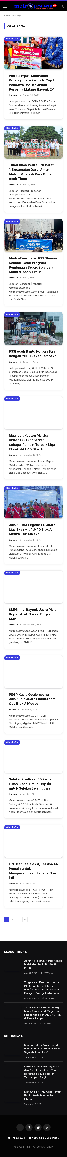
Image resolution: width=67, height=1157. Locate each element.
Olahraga (12, 39)
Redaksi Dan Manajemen (44, 1138)
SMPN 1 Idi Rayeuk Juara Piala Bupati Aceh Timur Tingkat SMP (32, 614)
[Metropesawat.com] (35, 6)
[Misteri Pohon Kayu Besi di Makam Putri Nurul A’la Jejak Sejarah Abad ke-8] (12, 1049)
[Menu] (5, 6)
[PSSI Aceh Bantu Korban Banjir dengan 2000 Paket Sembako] (33, 328)
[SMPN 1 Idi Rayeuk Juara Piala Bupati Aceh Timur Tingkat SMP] (33, 587)
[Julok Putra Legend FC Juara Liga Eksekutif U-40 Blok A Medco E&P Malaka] (33, 502)
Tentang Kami (16, 1138)
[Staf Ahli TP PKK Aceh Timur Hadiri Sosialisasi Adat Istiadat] (12, 1096)
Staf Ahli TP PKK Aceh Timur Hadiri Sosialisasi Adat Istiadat (42, 1095)
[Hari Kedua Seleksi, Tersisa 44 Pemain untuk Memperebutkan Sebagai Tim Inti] (33, 841)
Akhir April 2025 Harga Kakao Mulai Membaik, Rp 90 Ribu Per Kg (43, 964)
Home (7, 15)
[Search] (62, 6)
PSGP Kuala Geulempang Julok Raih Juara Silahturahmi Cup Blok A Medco (32, 699)
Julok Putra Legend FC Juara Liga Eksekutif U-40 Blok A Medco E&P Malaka (32, 529)
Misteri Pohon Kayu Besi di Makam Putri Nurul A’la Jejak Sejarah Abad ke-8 (42, 1048)
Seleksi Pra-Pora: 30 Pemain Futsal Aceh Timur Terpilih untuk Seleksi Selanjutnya (31, 783)
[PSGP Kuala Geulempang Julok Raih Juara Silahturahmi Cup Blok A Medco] (33, 671)
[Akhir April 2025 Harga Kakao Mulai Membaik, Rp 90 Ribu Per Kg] (12, 965)
